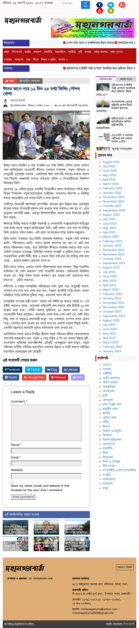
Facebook (13, 369)
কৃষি (80, 51)
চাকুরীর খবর (110, 409)
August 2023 (111, 320)
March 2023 (111, 342)
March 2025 (111, 237)
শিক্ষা (105, 453)
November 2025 (113, 201)
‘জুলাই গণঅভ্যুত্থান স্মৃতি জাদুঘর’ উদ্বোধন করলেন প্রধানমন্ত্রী (46, 546)
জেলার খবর (110, 418)
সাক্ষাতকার (109, 479)
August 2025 (111, 215)
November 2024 (113, 254)
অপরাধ (88, 51)
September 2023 (114, 316)
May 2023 (109, 334)
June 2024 (110, 276)
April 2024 (109, 285)
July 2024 (109, 272)
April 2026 (109, 179)
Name (16, 445)
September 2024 (114, 263)
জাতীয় (28, 51)
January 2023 (112, 351)
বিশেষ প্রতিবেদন (112, 440)
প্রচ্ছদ (6, 51)
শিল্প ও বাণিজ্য (111, 462)
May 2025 (109, 228)
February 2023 (112, 347)
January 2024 (112, 298)
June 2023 (110, 329)
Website (16, 470)
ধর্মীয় (106, 422)
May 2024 (109, 281)
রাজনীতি (48, 51)
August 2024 (111, 267)
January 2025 (112, 245)
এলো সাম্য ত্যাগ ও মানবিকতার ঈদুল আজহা (84, 43)
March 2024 (111, 290)
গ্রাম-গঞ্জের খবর (112, 404)
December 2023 (113, 303)
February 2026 (112, 188)
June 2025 (110, 224)
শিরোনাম (108, 457)
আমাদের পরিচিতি (124, 567)
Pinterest (60, 377)
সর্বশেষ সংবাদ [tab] (106, 79)
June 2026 (110, 171)
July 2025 (109, 219)
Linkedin (72, 369)
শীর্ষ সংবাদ (17, 51)
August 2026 (111, 162)
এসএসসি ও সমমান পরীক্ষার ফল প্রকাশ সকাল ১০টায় (13, 546)
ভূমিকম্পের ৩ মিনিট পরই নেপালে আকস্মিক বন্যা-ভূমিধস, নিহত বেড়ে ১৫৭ (99, 68)
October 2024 (112, 259)
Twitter (35, 369)
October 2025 (112, 206)
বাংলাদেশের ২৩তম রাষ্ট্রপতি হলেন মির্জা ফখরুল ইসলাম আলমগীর (46, 529)
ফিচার (36, 59)
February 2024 (112, 294)
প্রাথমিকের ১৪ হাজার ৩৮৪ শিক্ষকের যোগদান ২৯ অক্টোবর (76, 546)
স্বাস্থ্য (28, 59)
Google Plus (36, 377)
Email (16, 457)
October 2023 (112, 311)
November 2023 (113, 307)
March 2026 (111, 184)
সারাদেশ (37, 51)
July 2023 (109, 325)
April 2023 (109, 338)
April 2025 (109, 232)
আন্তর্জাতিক (60, 51)
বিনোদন (107, 435)
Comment (19, 401)
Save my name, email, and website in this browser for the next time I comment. (40, 488)
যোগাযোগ (109, 444)
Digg (53, 369)
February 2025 (112, 241)
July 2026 (109, 166)
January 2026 (112, 193)
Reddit (12, 377)
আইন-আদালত (101, 51)
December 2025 (113, 197)
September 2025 (114, 210)
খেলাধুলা (8, 59)
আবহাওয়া (18, 59)
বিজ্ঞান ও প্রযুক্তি (48, 59)
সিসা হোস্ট (129, 624)
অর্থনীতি (72, 51)
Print (79, 377)
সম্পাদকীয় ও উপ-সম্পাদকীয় (119, 470)
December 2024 (113, 250)
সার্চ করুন (85, 5)
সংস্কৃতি (107, 475)
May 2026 (109, 175)
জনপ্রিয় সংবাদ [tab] (126, 79)
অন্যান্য (62, 59)
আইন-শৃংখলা (116, 51)
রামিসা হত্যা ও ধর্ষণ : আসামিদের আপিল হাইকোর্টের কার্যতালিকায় (76, 529)
